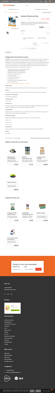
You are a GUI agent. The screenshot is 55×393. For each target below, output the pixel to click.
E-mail (25, 266)
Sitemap (6, 344)
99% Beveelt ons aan (14, 9)
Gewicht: (23, 30)
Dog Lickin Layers (11, 182)
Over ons (6, 334)
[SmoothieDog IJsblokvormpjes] (42, 206)
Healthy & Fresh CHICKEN (41, 157)
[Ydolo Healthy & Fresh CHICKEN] (42, 151)
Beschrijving (8, 52)
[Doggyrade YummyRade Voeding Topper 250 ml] (27, 206)
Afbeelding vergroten (15, 28)
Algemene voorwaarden (9, 336)
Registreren (7, 353)
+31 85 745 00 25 (16, 1)
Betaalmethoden (8, 342)
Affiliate (6, 332)
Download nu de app (9, 320)
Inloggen (41, 1)
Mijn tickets (7, 357)
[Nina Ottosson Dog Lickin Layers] (12, 176)
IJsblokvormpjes (41, 213)
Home (5, 12)
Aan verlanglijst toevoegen (35, 43)
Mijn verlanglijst (8, 359)
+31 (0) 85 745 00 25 (10, 370)
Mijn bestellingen (8, 355)
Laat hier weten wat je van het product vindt (40, 138)
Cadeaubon (7, 326)
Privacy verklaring (8, 338)
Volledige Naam (16, 266)
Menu (6, 1)
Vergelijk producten (8, 361)
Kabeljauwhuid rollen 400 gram (11, 157)
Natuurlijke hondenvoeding (41, 9)
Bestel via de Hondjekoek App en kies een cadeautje (19, 83)
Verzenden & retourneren (10, 324)
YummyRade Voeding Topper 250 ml (27, 213)
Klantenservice (7, 330)
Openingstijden (8, 322)
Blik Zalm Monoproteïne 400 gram (27, 157)
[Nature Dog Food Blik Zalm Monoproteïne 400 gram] (27, 151)
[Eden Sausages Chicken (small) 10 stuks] (12, 206)
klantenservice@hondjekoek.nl (13, 372)
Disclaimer (6, 340)
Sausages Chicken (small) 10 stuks (12, 213)
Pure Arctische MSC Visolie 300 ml (12, 238)
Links (5, 328)
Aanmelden (38, 269)
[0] (49, 1)
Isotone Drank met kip (13, 12)
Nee (38, 390)
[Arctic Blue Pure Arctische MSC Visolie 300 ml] (12, 232)
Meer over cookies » (47, 390)
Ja (32, 390)
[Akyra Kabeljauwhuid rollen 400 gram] (12, 151)
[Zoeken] (49, 5)
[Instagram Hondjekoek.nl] (8, 294)
